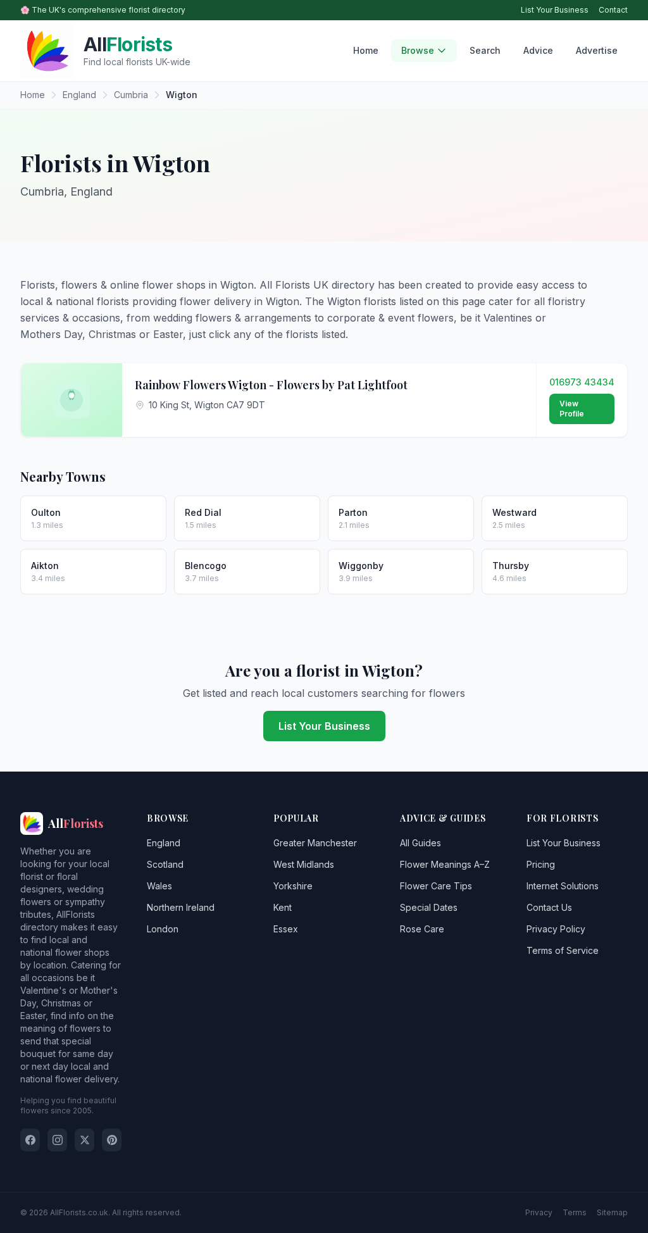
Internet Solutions (562, 885)
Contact (613, 10)
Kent (282, 907)
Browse (417, 50)
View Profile (571, 408)
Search (485, 50)
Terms (575, 1212)
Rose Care (422, 928)
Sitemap (612, 1212)
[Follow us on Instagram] (57, 1140)
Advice (538, 50)
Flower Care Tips (436, 885)
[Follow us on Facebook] (30, 1140)
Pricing (540, 864)
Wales (159, 885)
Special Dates (429, 907)
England (163, 842)
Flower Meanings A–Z (445, 864)
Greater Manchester (315, 842)
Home (365, 50)
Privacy (538, 1212)
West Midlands (303, 864)
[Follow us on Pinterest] (112, 1140)
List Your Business (555, 10)
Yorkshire (293, 885)
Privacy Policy (555, 928)
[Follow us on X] (84, 1140)
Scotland (165, 864)
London (162, 928)
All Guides (420, 842)
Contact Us (549, 907)
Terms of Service (562, 950)
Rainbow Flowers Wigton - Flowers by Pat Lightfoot (271, 384)
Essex (285, 928)
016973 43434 (581, 382)
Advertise (597, 50)
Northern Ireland (181, 907)
